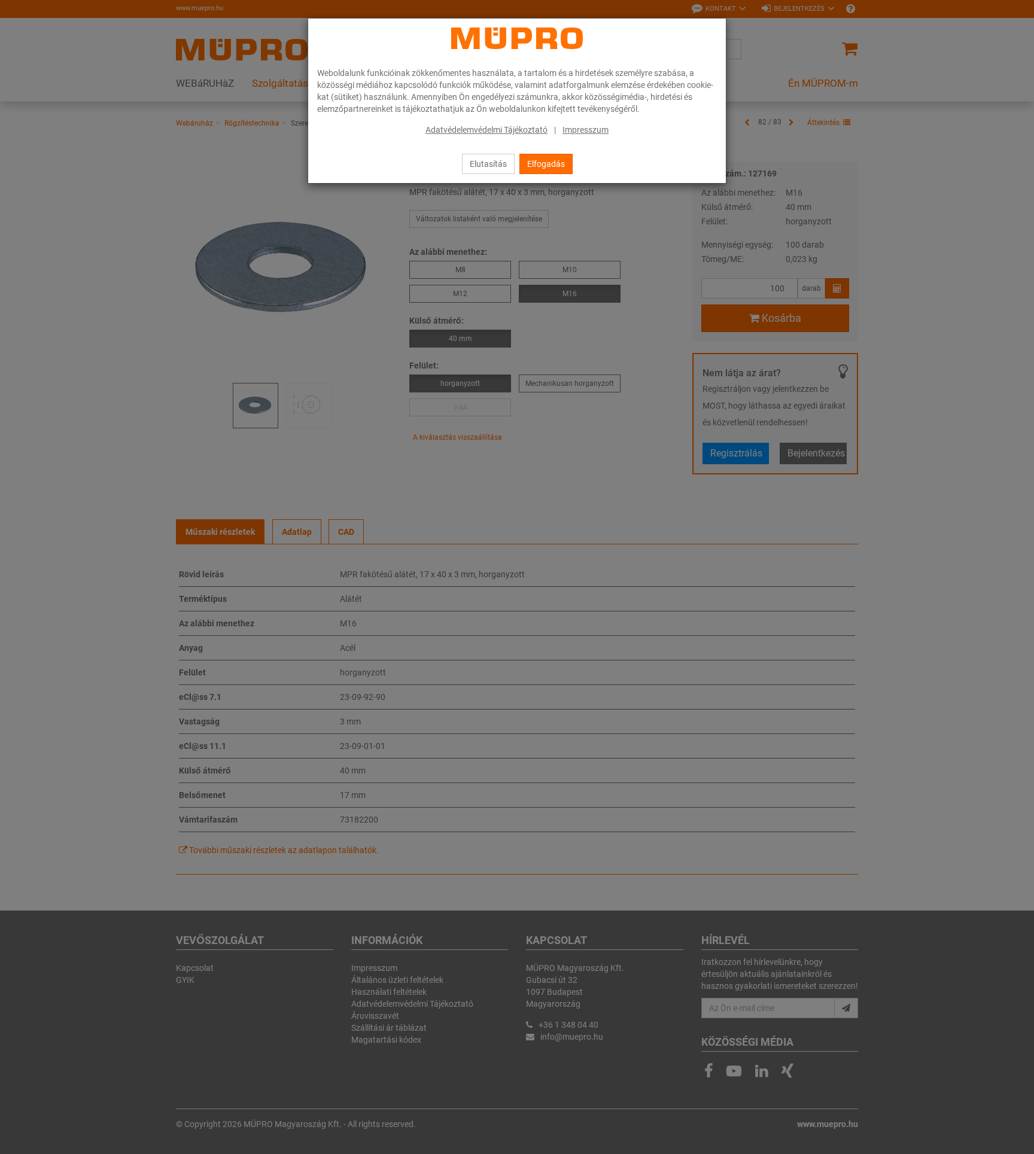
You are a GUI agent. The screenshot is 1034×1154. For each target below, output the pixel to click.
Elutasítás (488, 164)
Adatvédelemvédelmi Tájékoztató (486, 130)
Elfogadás (546, 164)
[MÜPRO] (517, 38)
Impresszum (585, 130)
